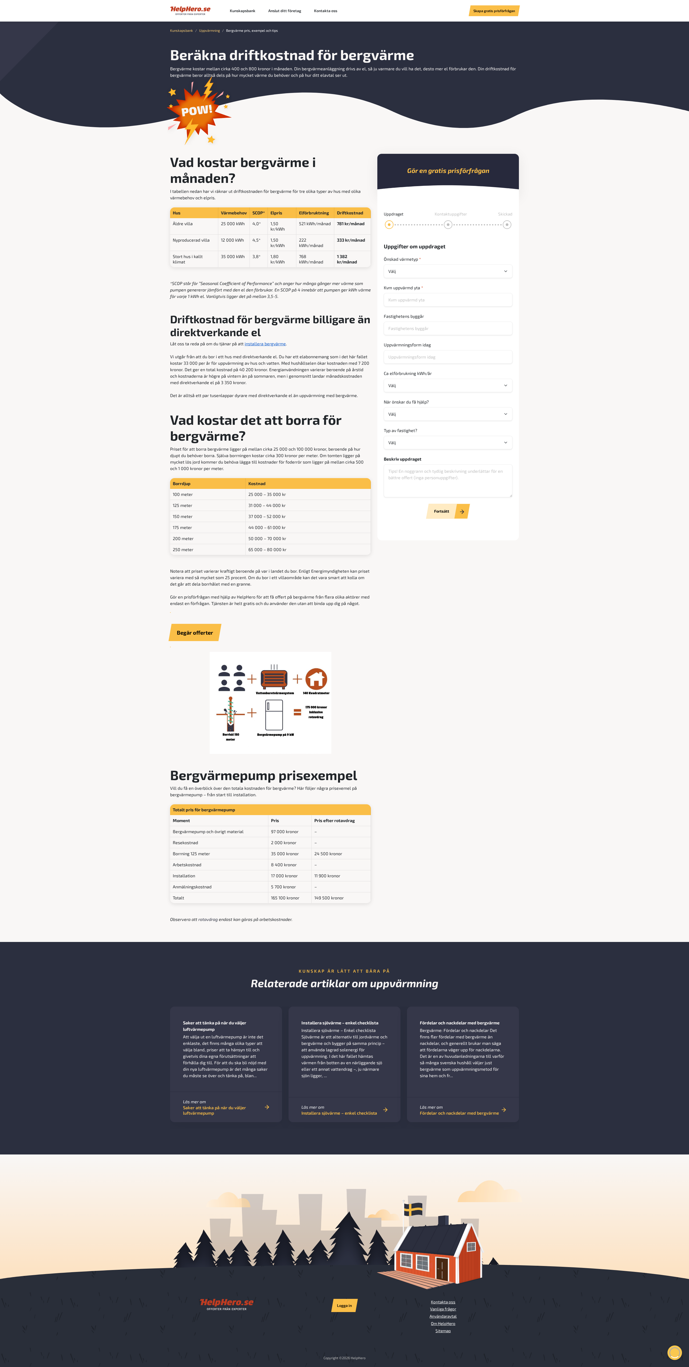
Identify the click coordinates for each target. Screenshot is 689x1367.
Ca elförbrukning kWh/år (408, 373)
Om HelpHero (443, 1323)
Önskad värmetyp (402, 259)
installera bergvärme (265, 343)
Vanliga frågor (443, 1308)
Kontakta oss (325, 10)
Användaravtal (443, 1316)
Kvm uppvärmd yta (403, 287)
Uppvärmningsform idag (407, 344)
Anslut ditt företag (284, 10)
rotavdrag (208, 919)
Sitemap (443, 1330)
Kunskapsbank (242, 10)
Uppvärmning (209, 30)
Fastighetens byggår (404, 316)
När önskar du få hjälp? (406, 401)
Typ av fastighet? (400, 430)
